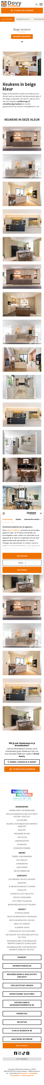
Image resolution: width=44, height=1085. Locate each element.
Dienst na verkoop (22, 924)
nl (37, 5)
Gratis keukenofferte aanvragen (22, 917)
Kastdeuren (22, 820)
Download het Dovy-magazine (22, 931)
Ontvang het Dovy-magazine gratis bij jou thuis (22, 936)
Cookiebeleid (33, 1073)
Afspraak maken (22, 913)
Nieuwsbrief (22, 1046)
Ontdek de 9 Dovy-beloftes (22, 894)
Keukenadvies (22, 807)
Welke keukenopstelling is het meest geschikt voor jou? (22, 815)
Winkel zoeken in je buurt (22, 762)
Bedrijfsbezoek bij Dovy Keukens (22, 905)
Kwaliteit (22, 830)
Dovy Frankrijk (21, 1059)
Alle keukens (7, 19)
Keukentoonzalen (22, 966)
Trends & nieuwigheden (22, 856)
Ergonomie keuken (22, 834)
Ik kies (20, 563)
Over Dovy (22, 876)
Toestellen (22, 837)
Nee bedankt (22, 570)
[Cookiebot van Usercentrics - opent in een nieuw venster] (27, 513)
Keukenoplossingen (22, 848)
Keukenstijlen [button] (22, 19)
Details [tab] (18, 519)
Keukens (22, 957)
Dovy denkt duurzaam (22, 901)
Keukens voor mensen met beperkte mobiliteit (21, 825)
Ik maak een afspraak (23, 11)
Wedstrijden (22, 867)
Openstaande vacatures (21, 994)
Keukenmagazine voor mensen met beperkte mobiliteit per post (22, 948)
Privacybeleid (14, 1075)
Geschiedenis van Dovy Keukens (22, 879)
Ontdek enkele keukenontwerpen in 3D (22, 1003)
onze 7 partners (14, 530)
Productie (22, 890)
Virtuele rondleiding (22, 897)
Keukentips (22, 844)
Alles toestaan (22, 556)
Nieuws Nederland (22, 871)
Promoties (22, 1014)
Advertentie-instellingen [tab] (33, 519)
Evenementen (22, 864)
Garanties (22, 883)
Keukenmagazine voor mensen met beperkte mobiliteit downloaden (22, 942)
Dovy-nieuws (21, 860)
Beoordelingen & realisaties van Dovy (22, 975)
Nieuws (22, 853)
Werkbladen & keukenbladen (22, 810)
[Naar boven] (37, 1079)
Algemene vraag (22, 927)
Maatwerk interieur (22, 1039)
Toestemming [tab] (7, 519)
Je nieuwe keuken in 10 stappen (22, 886)
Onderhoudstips (22, 841)
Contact (22, 909)
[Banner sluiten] (41, 513)
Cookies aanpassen (27, 1075)
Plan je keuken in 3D (22, 1031)
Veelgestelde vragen (22, 985)
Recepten (22, 1022)
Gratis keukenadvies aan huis (22, 920)
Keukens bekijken (22, 36)
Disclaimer (23, 1073)
